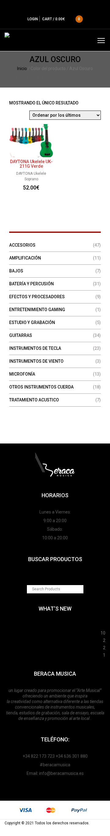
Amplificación (25, 258)
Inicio (22, 68)
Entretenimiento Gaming (37, 309)
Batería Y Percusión (31, 283)
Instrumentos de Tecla (35, 348)
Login (33, 19)
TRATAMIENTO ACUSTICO (34, 399)
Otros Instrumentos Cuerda (41, 387)
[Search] (79, 589)
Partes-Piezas (53, 639)
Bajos (16, 270)
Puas (53, 632)
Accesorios (22, 245)
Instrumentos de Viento (36, 361)
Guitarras (20, 335)
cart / (61, 19)
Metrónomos (54, 647)
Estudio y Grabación (32, 322)
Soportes (55, 625)
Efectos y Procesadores (37, 296)
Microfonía (22, 374)
